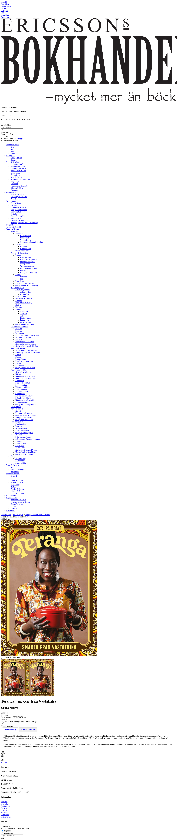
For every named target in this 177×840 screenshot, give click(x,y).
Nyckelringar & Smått (19, 186)
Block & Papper (17, 480)
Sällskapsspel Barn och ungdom (27, 439)
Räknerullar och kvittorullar (25, 344)
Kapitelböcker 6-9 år (18, 169)
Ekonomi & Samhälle (19, 207)
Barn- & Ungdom (12, 162)
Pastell (13, 487)
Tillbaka (4, 762)
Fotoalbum (19, 366)
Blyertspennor (25, 257)
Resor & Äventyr (12, 465)
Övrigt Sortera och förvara (25, 368)
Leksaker (14, 184)
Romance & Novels (18, 500)
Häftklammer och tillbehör (25, 378)
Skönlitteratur (11, 192)
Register (18, 363)
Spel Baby (19, 441)
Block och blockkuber (23, 298)
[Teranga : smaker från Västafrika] (49, 588)
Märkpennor (25, 264)
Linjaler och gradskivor (24, 396)
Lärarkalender (25, 249)
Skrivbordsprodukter (18, 370)
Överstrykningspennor (28, 268)
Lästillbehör (19, 461)
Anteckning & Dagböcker (20, 179)
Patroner (23, 277)
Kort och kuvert (17, 409)
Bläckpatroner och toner (24, 342)
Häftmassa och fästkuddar (25, 400)
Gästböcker (24, 294)
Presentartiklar (20, 463)
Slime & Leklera (17, 188)
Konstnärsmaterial (22, 430)
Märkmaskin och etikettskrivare (27, 335)
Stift (21, 279)
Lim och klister (21, 389)
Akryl (13, 478)
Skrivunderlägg (21, 385)
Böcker (13, 160)
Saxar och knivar (21, 391)
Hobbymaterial (21, 428)
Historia (14, 214)
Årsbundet (19, 233)
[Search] (2, 130)
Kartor (13, 467)
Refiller (18, 275)
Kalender (23, 246)
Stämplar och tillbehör (23, 398)
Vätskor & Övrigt (17, 491)
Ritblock (18, 426)
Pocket (13, 199)
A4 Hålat (23, 314)
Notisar (18, 305)
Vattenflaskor (20, 459)
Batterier (18, 340)
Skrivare (18, 331)
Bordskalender (25, 236)
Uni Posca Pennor (17, 493)
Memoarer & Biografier (20, 220)
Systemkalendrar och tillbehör (31, 242)
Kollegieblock (20, 296)
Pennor (18, 255)
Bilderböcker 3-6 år (18, 166)
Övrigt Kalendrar (21, 251)
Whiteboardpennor (27, 266)
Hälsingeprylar (16, 158)
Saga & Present (16, 177)
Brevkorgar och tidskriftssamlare (27, 353)
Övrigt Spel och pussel (24, 454)
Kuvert (18, 411)
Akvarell (14, 476)
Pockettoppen (11, 495)
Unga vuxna (15, 173)
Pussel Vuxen (20, 443)
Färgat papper (25, 318)
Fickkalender (25, 238)
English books (11, 498)
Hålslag (18, 374)
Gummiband (20, 394)
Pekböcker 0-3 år (17, 164)
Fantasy (13, 506)
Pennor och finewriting (19, 253)
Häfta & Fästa (16, 407)
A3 (21, 316)
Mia (12, 151)
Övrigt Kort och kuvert (24, 420)
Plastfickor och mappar (24, 361)
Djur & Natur (16, 203)
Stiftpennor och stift (27, 262)
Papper (18, 309)
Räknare (18, 329)
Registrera (7, 831)
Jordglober (15, 472)
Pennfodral (19, 381)
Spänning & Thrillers (19, 197)
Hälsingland (10, 156)
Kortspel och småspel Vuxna (26, 450)
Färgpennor (15, 485)
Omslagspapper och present (25, 415)
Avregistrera (8, 833)
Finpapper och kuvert (23, 413)
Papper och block (17, 288)
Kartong (18, 301)
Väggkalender (25, 240)
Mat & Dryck (16, 218)
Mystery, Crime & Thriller (20, 502)
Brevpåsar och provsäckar (25, 417)
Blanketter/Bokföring (23, 303)
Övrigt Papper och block (24, 324)
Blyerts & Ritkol (17, 482)
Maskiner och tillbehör (19, 327)
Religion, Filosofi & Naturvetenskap (24, 223)
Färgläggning (20, 424)
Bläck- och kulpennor (28, 259)
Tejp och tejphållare (22, 387)
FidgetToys (15, 182)
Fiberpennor (25, 270)
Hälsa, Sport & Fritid (18, 216)
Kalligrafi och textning (28, 272)
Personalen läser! (12, 145)
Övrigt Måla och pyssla (24, 433)
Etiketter (18, 307)
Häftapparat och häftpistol (25, 376)
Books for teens (17, 504)
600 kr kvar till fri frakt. (10, 141)
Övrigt (13, 456)
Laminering (19, 333)
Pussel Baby (20, 448)
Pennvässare (20, 281)
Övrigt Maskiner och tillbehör (26, 346)
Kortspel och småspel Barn (25, 452)
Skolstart (18, 244)
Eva (12, 147)
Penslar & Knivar (17, 489)
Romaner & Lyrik (17, 194)
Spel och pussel (16, 435)
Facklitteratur (11, 201)
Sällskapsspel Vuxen (23, 437)
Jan (12, 149)
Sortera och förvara (18, 348)
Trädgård (14, 205)
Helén (13, 153)
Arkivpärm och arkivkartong (26, 350)
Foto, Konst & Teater (19, 210)
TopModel (15, 190)
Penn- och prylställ (22, 383)
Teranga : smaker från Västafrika (37, 515)
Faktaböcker (15, 175)
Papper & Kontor (12, 229)
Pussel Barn (19, 446)
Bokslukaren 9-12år (18, 171)
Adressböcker (25, 292)
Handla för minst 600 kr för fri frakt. (14, 518)
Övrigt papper (25, 322)
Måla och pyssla (17, 422)
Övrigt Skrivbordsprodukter (25, 404)
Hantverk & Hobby (18, 212)
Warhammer (10, 511)
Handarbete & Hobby (14, 227)
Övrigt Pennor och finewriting (26, 285)
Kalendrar (14, 231)
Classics (14, 508)
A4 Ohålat (24, 311)
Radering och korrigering (25, 283)
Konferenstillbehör (22, 402)
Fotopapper (24, 320)
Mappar (18, 357)
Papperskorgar (20, 359)
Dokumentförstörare (23, 337)
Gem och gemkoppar (23, 372)
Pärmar (18, 355)
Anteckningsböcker (22, 290)
